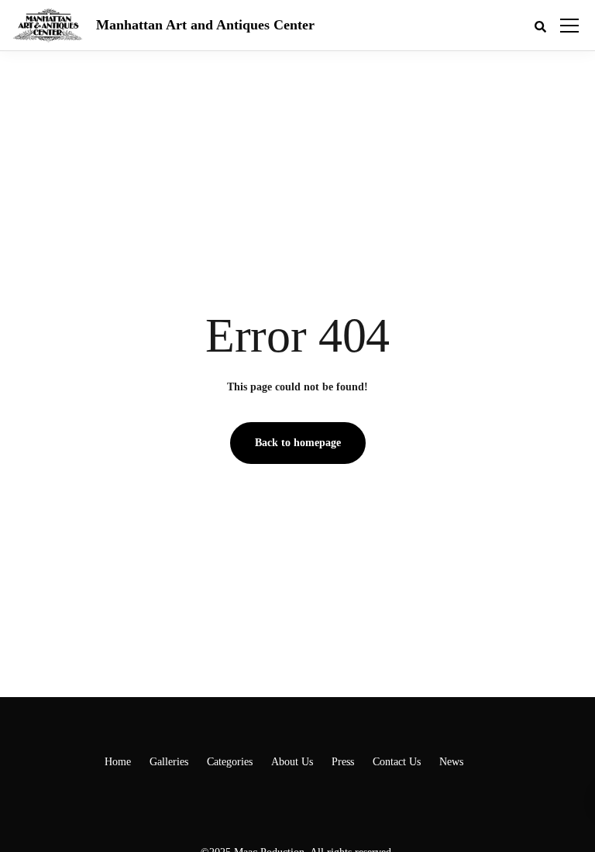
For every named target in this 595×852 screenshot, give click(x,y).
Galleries (169, 762)
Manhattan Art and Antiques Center (205, 25)
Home (118, 762)
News (451, 762)
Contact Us (397, 762)
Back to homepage (298, 442)
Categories (230, 762)
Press (343, 762)
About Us (292, 762)
